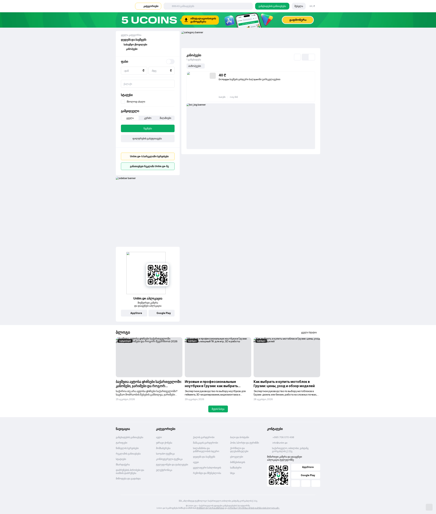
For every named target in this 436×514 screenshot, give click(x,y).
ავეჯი (196, 462)
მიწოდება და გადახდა (128, 478)
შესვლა (298, 6)
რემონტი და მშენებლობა (207, 473)
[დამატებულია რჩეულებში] (213, 76)
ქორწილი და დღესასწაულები (239, 450)
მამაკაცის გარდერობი (205, 442)
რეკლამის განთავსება (128, 453)
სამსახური (236, 467)
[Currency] (170, 61)
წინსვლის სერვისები (127, 448)
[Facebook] (295, 483)
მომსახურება (163, 448)
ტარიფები (121, 442)
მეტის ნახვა (218, 409)
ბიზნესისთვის (237, 462)
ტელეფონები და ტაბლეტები (172, 464)
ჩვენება (148, 128)
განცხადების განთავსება (272, 6)
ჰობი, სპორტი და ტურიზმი (244, 442)
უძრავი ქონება (164, 442)
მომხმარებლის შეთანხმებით (210, 508)
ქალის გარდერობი (203, 437)
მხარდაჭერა (123, 464)
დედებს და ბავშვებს (204, 456)
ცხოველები (236, 456)
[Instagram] (316, 483)
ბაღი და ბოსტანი (239, 437)
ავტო (159, 437)
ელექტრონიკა (164, 470)
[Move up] (429, 507)
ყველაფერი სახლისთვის (207, 467)
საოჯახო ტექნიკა (165, 453)
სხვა (232, 473)
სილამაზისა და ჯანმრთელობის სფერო (206, 450)
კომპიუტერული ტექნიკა (169, 459)
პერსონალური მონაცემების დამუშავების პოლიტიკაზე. (254, 508)
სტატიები (121, 459)
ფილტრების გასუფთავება (147, 138)
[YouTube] (305, 483)
